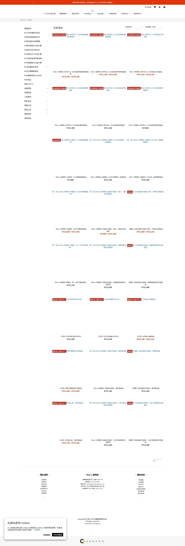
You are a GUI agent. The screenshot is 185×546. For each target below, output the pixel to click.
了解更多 (37, 529)
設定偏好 (46, 534)
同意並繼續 (57, 534)
